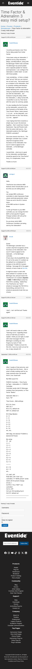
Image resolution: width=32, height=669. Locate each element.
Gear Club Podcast (16, 593)
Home (3, 26)
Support (16, 596)
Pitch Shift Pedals (16, 634)
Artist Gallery (16, 589)
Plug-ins (16, 569)
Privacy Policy (20, 661)
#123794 (28, 354)
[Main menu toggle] (28, 3)
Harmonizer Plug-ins (16, 638)
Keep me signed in (7, 521)
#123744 (28, 297)
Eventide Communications (16, 625)
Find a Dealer (16, 578)
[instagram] (9, 553)
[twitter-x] (22, 553)
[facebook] (5, 553)
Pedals (16, 567)
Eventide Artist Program (16, 591)
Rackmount (16, 571)
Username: (5, 508)
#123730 (28, 168)
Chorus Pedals (16, 636)
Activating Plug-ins (16, 606)
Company (16, 611)
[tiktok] (16, 553)
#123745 (28, 318)
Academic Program (16, 623)
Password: (5, 513)
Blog (16, 585)
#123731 (28, 231)
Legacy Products (16, 621)
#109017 (28, 37)
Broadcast (16, 573)
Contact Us (16, 608)
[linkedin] (26, 553)
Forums (9, 26)
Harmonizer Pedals (16, 632)
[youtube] (12, 553)
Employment (16, 619)
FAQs (16, 600)
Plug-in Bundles (16, 642)
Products (17, 26)
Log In (5, 525)
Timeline (16, 617)
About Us (16, 615)
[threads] (19, 553)
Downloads (16, 602)
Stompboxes (5, 28)
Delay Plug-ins (16, 640)
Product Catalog (16, 576)
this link (24, 268)
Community (16, 581)
